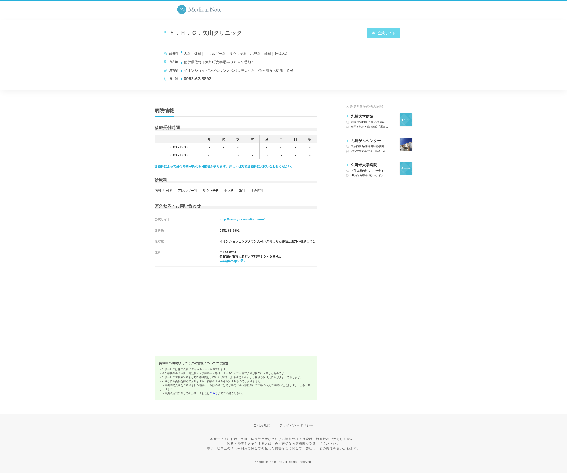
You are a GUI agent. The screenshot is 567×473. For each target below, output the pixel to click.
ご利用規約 (262, 425)
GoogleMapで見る (233, 261)
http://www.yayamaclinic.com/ (242, 219)
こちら (214, 393)
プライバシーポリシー (297, 425)
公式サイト (386, 33)
